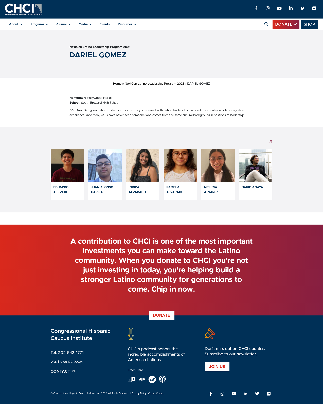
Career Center (156, 393)
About (17, 24)
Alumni (65, 24)
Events (105, 24)
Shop (309, 24)
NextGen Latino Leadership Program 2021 (154, 83)
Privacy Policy (139, 393)
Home (117, 83)
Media (87, 24)
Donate (284, 24)
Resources (129, 24)
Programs (41, 24)
